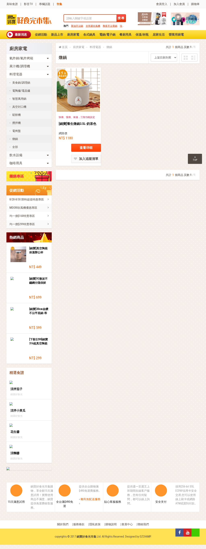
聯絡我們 (143, 524)
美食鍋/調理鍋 (21, 82)
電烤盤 (16, 130)
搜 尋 (121, 18)
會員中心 (127, 524)
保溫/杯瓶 (142, 34)
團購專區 (16, 176)
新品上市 (57, 34)
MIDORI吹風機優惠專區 (23, 207)
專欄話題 (44, 4)
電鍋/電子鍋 (107, 34)
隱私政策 (95, 524)
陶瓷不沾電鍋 (110, 26)
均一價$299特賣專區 (22, 224)
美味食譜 (12, 4)
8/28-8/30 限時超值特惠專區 (26, 199)
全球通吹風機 (93, 26)
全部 (15, 147)
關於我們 (62, 524)
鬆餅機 (16, 114)
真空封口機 (19, 106)
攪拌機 (16, 122)
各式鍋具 (89, 34)
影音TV (28, 4)
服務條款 (78, 524)
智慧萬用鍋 (19, 98)
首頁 (65, 47)
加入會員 (179, 4)
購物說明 (111, 524)
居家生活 (159, 34)
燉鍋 (15, 139)
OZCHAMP (145, 536)
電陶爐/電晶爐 (21, 90)
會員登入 (161, 4)
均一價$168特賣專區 (22, 216)
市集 (59, 4)
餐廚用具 (125, 34)
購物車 (195, 4)
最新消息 (21, 34)
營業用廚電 (176, 34)
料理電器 (95, 47)
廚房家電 (73, 34)
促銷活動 (41, 34)
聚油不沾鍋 (77, 26)
